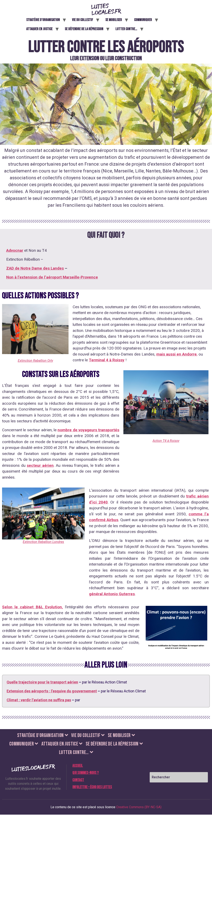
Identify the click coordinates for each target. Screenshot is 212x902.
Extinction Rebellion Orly (35, 361)
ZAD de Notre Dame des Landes (35, 268)
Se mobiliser (113, 20)
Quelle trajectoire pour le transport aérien (42, 682)
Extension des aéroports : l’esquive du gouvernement (52, 691)
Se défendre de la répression (84, 29)
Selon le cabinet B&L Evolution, (32, 607)
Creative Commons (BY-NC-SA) (138, 807)
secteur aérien (40, 465)
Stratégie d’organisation (43, 20)
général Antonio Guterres (112, 594)
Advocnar (14, 250)
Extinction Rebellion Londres (43, 542)
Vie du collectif (82, 20)
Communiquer (143, 20)
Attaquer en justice (39, 29)
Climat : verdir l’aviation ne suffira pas (39, 700)
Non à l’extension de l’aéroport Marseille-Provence (52, 277)
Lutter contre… (126, 29)
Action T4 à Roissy (166, 441)
